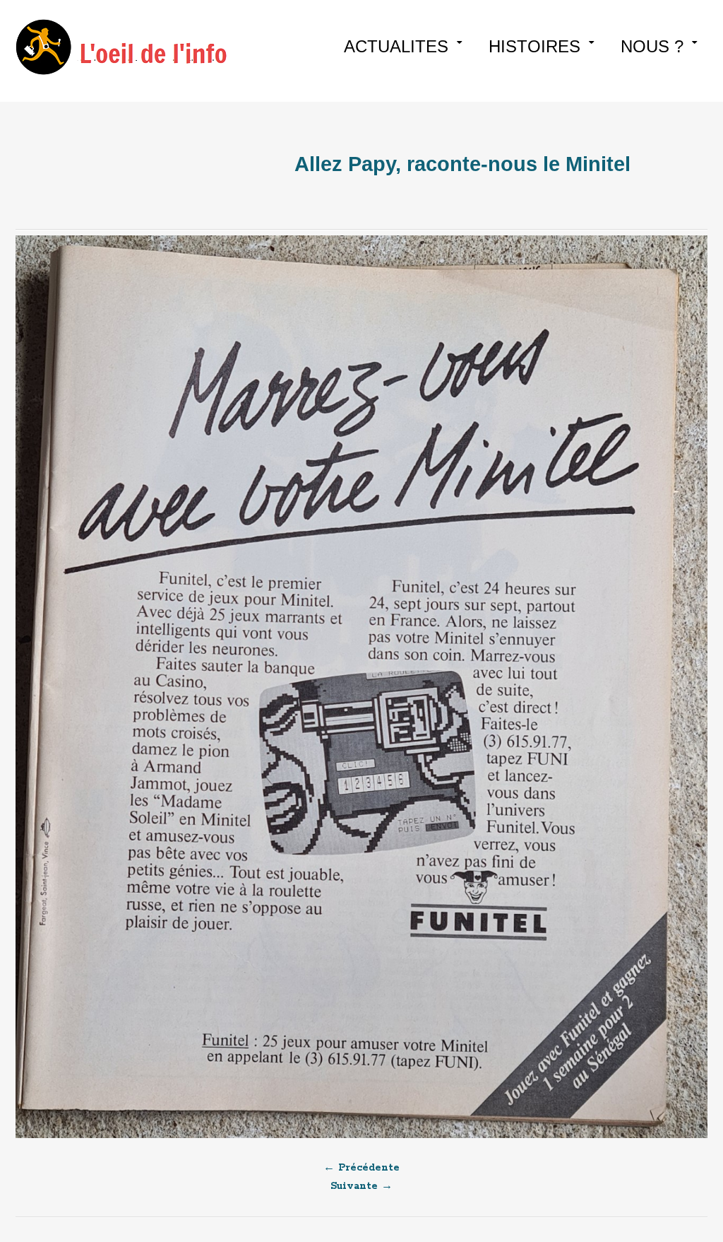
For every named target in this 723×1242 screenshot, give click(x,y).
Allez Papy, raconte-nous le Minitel (465, 164)
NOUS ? (652, 46)
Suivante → (361, 1186)
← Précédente (361, 1167)
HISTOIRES (534, 46)
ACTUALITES (396, 46)
